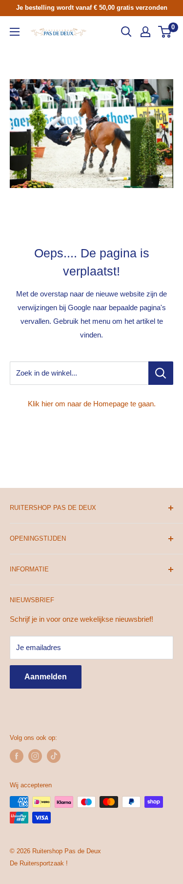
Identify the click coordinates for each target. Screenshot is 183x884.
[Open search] (126, 31)
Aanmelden (45, 677)
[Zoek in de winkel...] (160, 373)
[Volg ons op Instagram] (35, 756)
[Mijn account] (145, 31)
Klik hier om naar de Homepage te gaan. (92, 404)
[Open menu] (15, 32)
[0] (165, 32)
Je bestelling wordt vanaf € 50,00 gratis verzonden (91, 7)
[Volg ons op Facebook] (16, 756)
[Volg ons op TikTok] (54, 756)
